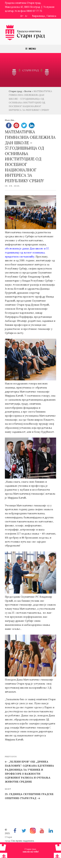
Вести (27, 91)
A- (26, 15)
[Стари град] (25, 40)
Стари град (15, 91)
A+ (21, 16)
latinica (52, 15)
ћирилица (38, 15)
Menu (32, 48)
